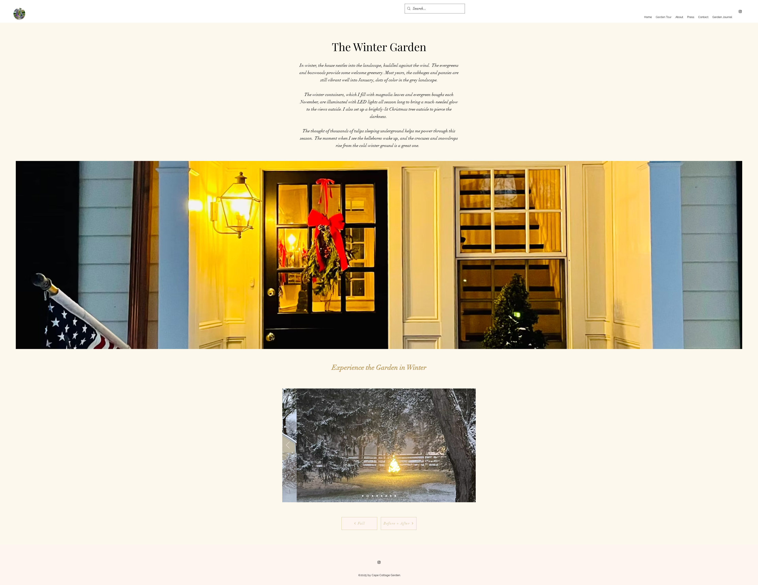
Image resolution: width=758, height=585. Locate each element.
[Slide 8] (386, 496)
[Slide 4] (377, 496)
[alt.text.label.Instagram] (740, 11)
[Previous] (288, 445)
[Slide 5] (381, 496)
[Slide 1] (362, 496)
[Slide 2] (372, 496)
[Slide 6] (368, 496)
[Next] (470, 445)
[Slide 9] (395, 496)
